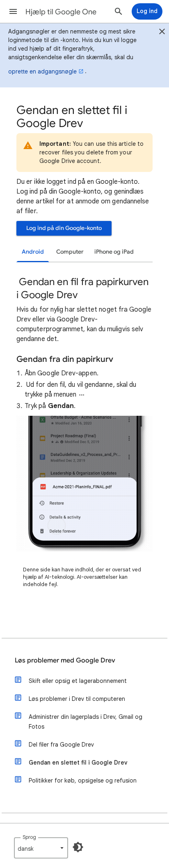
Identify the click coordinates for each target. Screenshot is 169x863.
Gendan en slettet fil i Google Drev (78, 762)
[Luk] (162, 32)
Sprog (29, 837)
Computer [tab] (70, 251)
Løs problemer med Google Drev (65, 660)
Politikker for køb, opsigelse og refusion (83, 780)
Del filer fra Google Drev (61, 744)
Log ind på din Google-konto (64, 228)
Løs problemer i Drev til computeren (77, 698)
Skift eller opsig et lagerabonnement (78, 681)
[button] (13, 11)
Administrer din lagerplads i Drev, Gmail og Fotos (85, 721)
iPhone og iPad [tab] (114, 251)
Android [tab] (33, 251)
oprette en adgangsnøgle (42, 71)
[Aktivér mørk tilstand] (78, 847)
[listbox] (41, 848)
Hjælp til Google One (60, 11)
